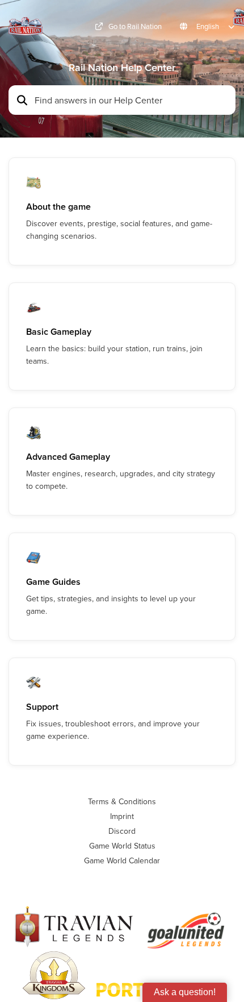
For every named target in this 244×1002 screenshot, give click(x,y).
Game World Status (122, 846)
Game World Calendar (122, 860)
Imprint (122, 816)
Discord (122, 831)
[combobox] (132, 100)
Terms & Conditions (122, 801)
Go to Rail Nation (135, 26)
